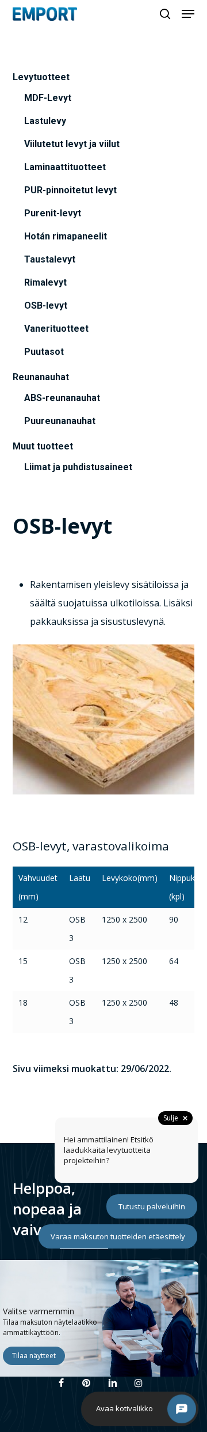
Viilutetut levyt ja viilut (72, 143)
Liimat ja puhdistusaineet (78, 467)
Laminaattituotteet (65, 167)
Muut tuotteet (43, 446)
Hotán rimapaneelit (65, 236)
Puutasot (44, 351)
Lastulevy (45, 120)
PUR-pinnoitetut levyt (70, 190)
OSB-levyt (45, 305)
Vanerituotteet (56, 328)
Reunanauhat (41, 377)
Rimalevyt (45, 282)
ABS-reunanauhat (62, 397)
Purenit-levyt (52, 213)
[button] (188, 14)
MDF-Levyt (47, 97)
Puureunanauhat (59, 420)
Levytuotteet (41, 77)
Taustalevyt (49, 259)
